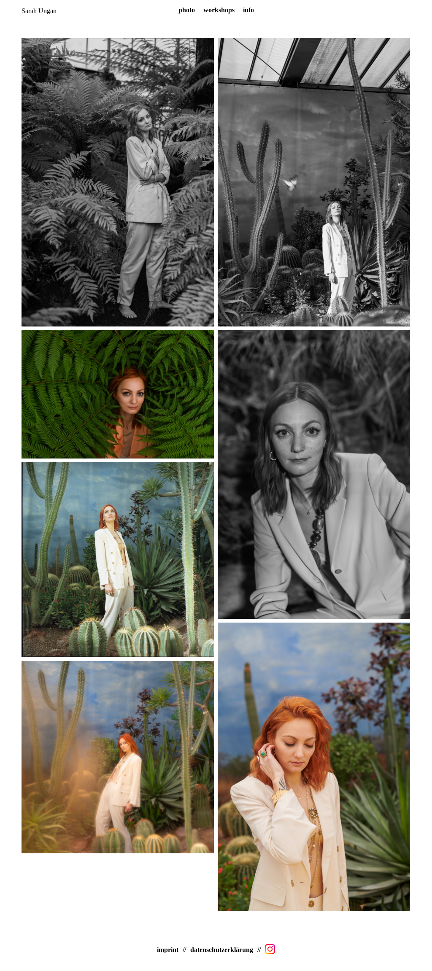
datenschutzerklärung (221, 949)
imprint (167, 949)
